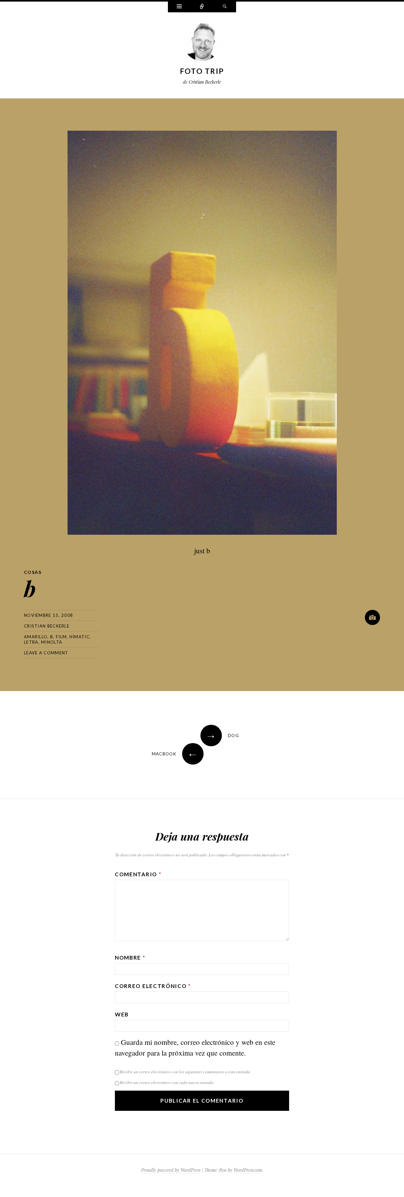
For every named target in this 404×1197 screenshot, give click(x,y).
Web (122, 1014)
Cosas (32, 572)
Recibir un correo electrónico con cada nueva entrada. (167, 1082)
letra (31, 642)
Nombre (130, 957)
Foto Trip (202, 71)
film (61, 636)
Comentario (138, 874)
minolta (51, 642)
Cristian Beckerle (46, 625)
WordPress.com (248, 1170)
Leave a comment (46, 652)
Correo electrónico (153, 986)
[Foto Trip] (202, 43)
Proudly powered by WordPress (170, 1170)
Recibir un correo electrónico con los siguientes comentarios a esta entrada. (185, 1072)
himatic (79, 636)
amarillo (35, 636)
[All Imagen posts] (372, 617)
